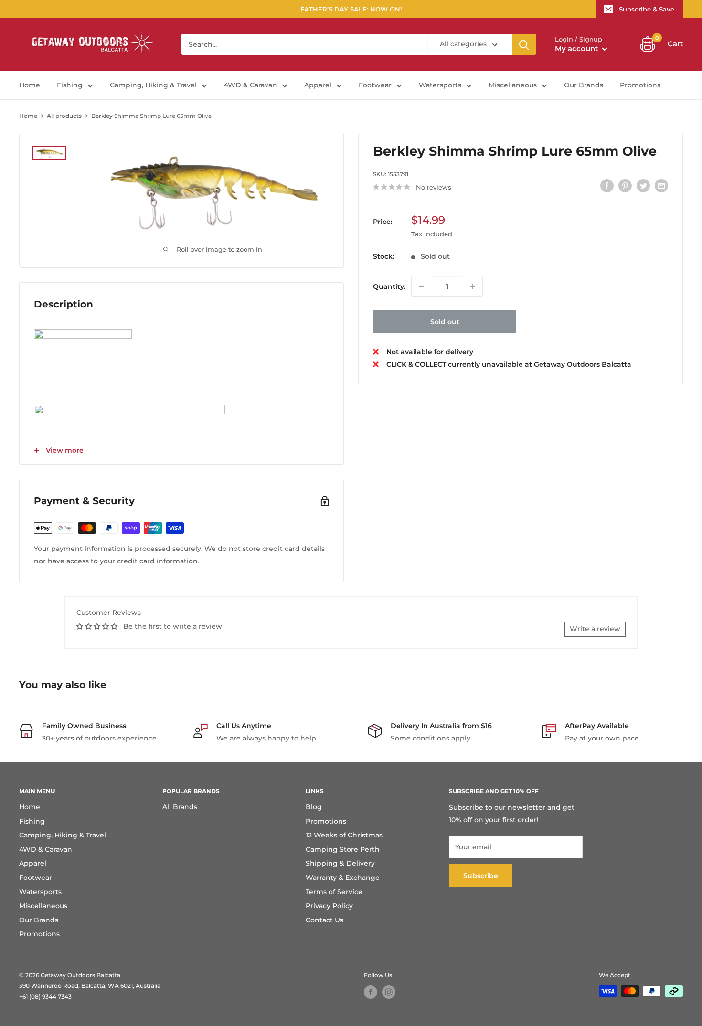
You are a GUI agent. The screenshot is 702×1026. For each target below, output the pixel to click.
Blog (314, 807)
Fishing (70, 85)
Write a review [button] (595, 628)
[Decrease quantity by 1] (422, 286)
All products (64, 115)
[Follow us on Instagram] (388, 992)
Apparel (317, 85)
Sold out (444, 321)
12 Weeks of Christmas (344, 835)
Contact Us (324, 920)
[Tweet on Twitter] (643, 185)
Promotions (640, 85)
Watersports (440, 85)
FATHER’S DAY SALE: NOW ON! (351, 9)
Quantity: (389, 286)
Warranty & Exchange (343, 877)
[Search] (524, 44)
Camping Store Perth (343, 849)
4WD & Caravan (250, 85)
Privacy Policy (329, 905)
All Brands (179, 807)
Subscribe (480, 875)
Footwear (375, 85)
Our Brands (583, 85)
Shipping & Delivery (340, 863)
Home (29, 85)
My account (577, 48)
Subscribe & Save (646, 9)
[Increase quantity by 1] (472, 286)
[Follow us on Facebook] (370, 992)
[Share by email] (661, 185)
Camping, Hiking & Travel (153, 85)
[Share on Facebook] (607, 185)
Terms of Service (334, 892)
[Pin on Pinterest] (625, 185)
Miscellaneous (513, 85)
